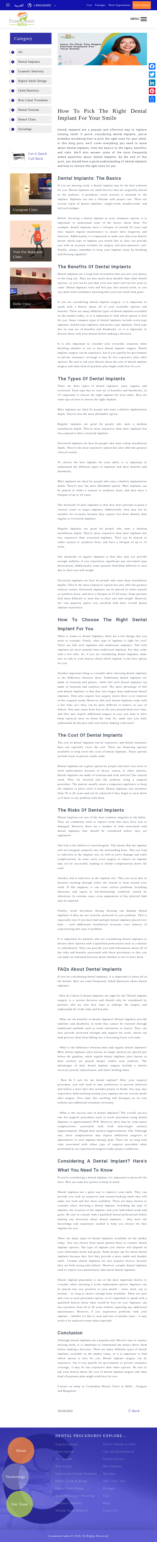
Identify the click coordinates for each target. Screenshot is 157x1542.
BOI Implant (63, 1459)
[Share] (152, 99)
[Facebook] (152, 66)
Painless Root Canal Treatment (76, 1473)
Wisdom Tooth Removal (71, 1510)
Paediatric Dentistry (68, 1503)
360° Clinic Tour (114, 1481)
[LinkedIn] (152, 83)
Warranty (109, 1473)
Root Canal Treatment (33, 100)
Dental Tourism (28, 109)
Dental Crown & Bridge (71, 1481)
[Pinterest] (152, 91)
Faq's (106, 1495)
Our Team (19, 1504)
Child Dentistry (28, 90)
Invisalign (25, 129)
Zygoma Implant (66, 1444)
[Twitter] (152, 74)
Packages (100, 5)
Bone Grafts (63, 1466)
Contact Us (110, 1510)
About (21, 1450)
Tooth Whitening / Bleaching (74, 1495)
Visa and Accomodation (119, 1451)
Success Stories (113, 1459)
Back (135, 1411)
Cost (89, 5)
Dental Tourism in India (119, 1444)
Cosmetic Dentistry (31, 71)
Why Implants (112, 1466)
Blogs (107, 1503)
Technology (15, 1477)
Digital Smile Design (32, 81)
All (20, 52)
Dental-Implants (29, 61)
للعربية (19, 5)
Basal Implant (64, 1451)
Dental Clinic (27, 119)
